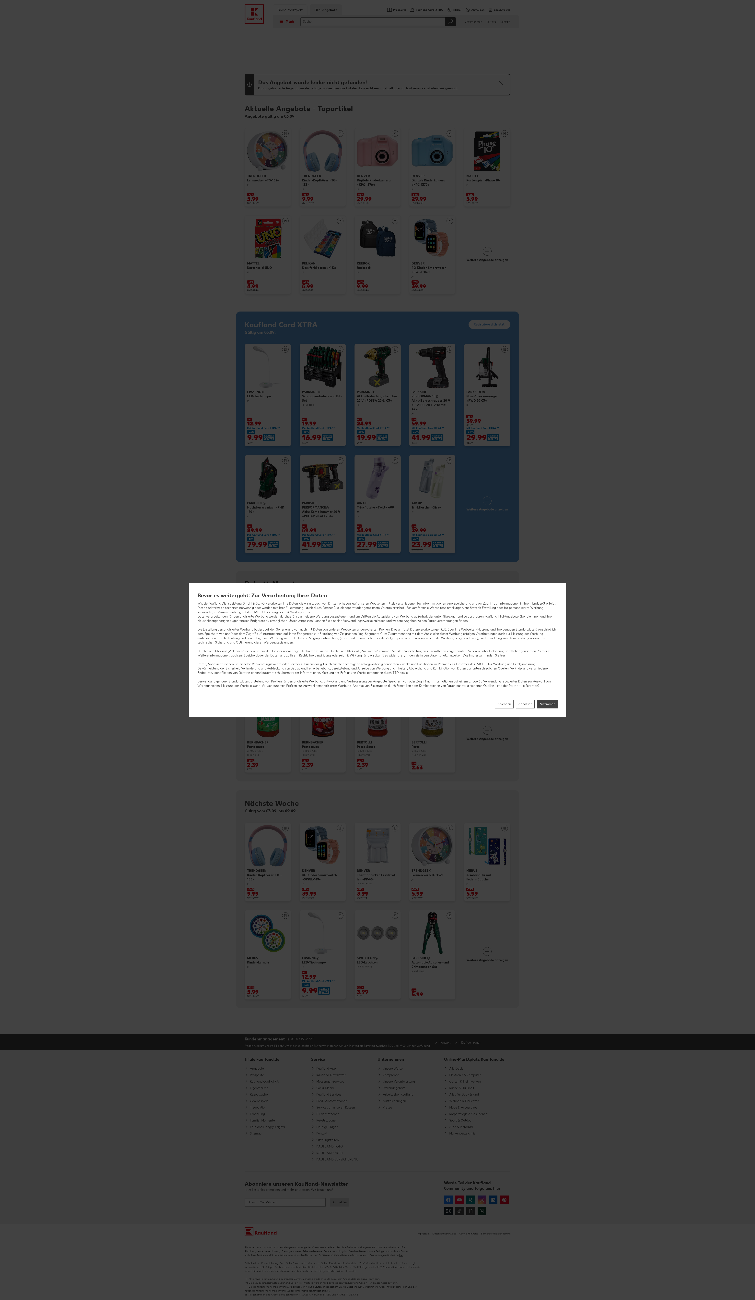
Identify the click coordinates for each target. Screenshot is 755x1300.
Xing (470, 1200)
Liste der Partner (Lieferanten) (517, 686)
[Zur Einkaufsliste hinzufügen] (285, 133)
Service (318, 1059)
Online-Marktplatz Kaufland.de (474, 1059)
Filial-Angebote (325, 10)
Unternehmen (473, 21)
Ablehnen (504, 704)
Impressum (423, 1233)
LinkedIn (493, 1200)
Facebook (448, 1200)
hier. (502, 655)
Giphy (470, 1211)
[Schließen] (501, 83)
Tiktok (459, 1211)
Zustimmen (547, 704)
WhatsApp (482, 1211)
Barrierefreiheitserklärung (495, 1233)
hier (401, 1255)
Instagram (482, 1200)
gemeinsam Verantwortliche (383, 608)
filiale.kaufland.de (262, 1059)
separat (350, 608)
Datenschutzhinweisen (445, 655)
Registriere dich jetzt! (489, 324)
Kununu (448, 1211)
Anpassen (525, 704)
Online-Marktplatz (290, 10)
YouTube (459, 1200)
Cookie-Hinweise (468, 1233)
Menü (290, 21)
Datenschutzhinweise (444, 1233)
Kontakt (505, 21)
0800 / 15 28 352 (302, 1039)
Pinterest (504, 1200)
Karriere (491, 21)
